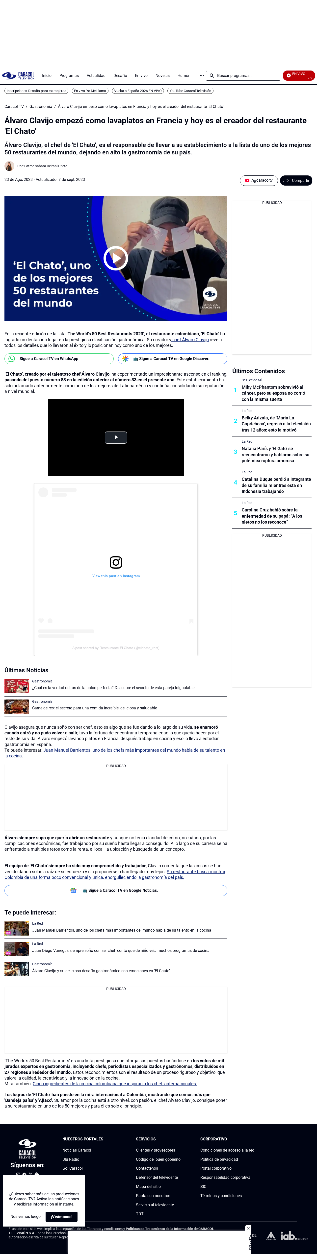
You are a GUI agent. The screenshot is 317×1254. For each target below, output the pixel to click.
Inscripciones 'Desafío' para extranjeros (36, 91)
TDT (140, 1213)
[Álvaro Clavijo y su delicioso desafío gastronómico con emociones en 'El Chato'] (16, 969)
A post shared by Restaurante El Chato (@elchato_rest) (115, 648)
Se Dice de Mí (252, 380)
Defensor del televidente (157, 1177)
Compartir (300, 180)
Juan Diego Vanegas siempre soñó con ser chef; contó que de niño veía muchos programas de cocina (121, 950)
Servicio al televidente (155, 1204)
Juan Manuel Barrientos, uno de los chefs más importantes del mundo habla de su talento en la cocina (121, 930)
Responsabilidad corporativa (225, 1177)
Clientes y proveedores (155, 1150)
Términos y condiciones (221, 1195)
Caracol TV (14, 106)
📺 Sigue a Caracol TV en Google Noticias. (120, 890)
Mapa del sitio (148, 1186)
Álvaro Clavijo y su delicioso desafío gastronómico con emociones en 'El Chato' (101, 970)
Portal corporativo (216, 1168)
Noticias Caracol (76, 1150)
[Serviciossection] (179, 1139)
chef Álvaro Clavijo (190, 339)
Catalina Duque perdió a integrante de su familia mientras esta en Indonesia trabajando (276, 485)
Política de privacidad (219, 1159)
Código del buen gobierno (158, 1159)
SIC (203, 1186)
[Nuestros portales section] (104, 1139)
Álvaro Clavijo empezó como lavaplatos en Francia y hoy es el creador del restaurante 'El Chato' (141, 106)
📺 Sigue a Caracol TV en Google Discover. (171, 358)
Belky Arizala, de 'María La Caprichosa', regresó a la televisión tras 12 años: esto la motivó (276, 424)
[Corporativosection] (252, 1139)
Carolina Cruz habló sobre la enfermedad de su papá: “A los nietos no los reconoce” (272, 516)
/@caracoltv (262, 180)
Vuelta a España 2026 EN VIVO (138, 91)
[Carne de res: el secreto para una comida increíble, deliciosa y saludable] (16, 706)
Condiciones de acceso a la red (227, 1150)
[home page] (18, 75)
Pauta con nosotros (153, 1195)
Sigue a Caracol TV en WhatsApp (49, 358)
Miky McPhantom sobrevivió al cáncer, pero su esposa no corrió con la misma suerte (273, 393)
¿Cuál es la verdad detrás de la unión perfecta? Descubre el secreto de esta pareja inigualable (113, 687)
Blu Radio (70, 1159)
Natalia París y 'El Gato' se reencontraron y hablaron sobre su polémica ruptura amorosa (275, 454)
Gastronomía (40, 106)
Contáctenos (147, 1168)
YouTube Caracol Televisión (190, 91)
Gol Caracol (72, 1168)
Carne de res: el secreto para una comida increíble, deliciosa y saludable (94, 708)
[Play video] (116, 258)
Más (201, 75)
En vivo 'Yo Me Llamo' (90, 91)
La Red (37, 923)
